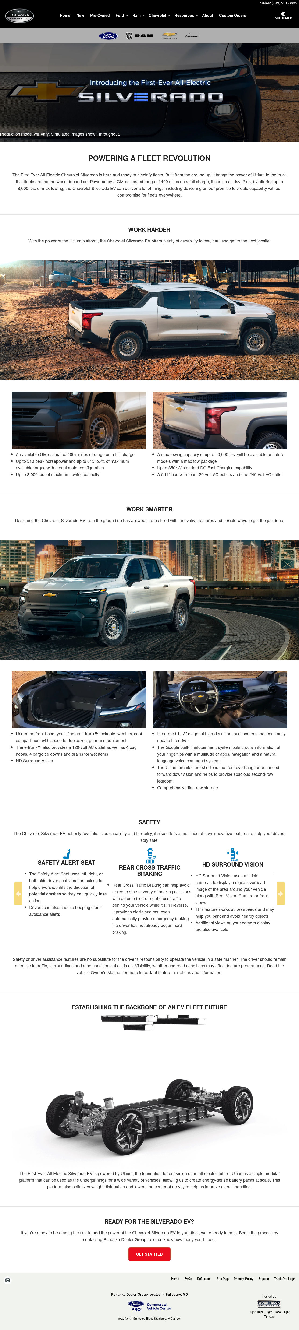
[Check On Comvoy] (8, 1280)
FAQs (188, 1278)
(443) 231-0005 (284, 3)
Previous (18, 893)
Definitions (204, 1278)
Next (281, 893)
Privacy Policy (243, 1278)
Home (65, 15)
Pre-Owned (100, 15)
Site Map (223, 1278)
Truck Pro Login (284, 1278)
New (80, 15)
